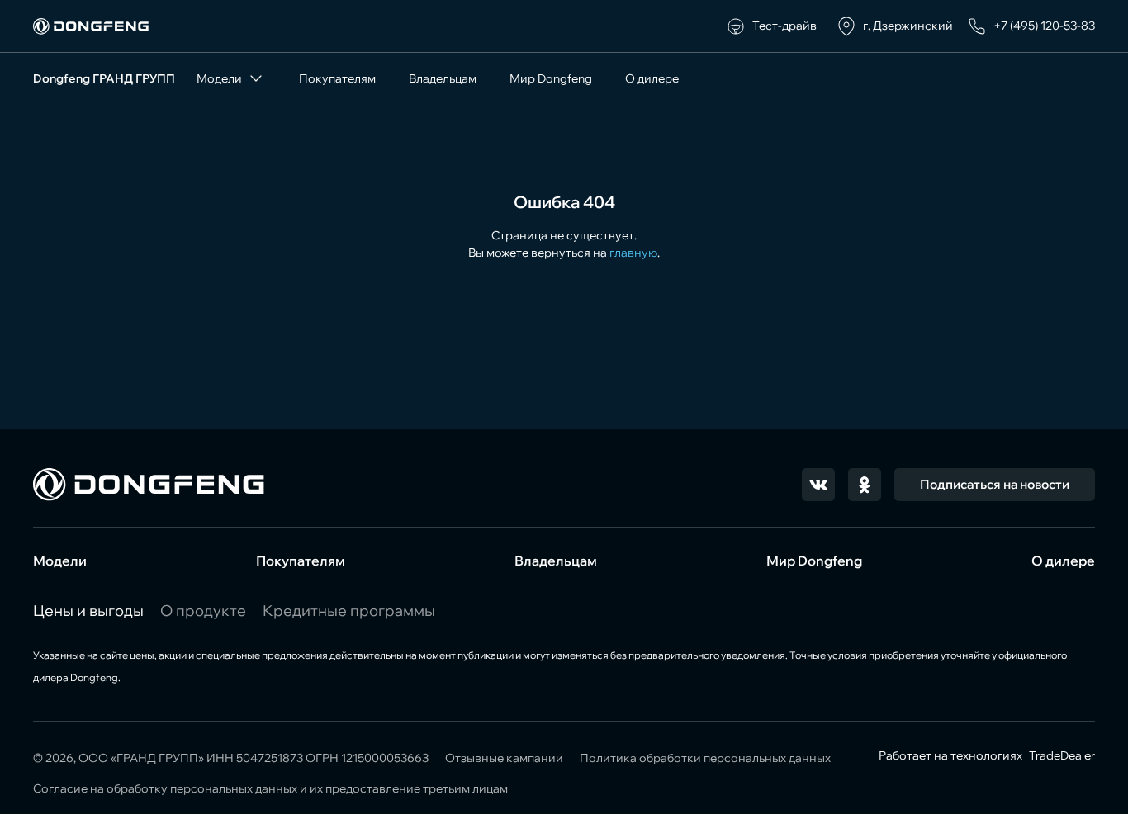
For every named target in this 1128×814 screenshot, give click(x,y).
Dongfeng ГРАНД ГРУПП (104, 78)
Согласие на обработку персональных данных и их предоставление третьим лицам (270, 788)
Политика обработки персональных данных (705, 757)
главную (633, 252)
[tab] (88, 610)
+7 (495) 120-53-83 (1044, 25)
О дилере (652, 78)
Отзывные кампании (504, 757)
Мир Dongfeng (550, 78)
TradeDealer (1060, 755)
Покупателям (337, 78)
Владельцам (442, 78)
